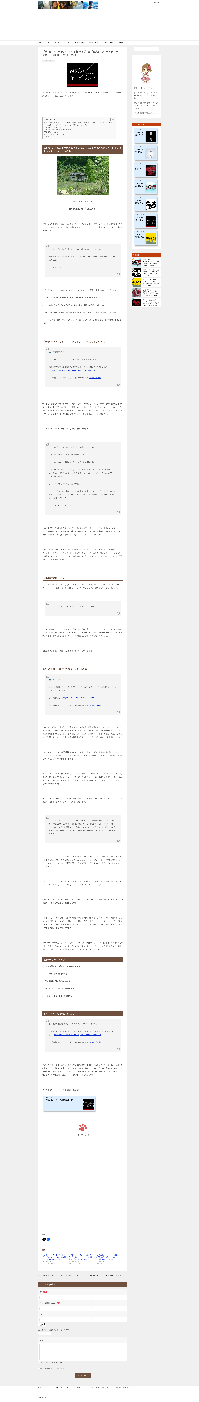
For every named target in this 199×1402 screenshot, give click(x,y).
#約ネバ (71, 370)
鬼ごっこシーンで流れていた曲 (54, 134)
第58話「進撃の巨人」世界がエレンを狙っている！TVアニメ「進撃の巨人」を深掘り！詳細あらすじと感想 (151, 262)
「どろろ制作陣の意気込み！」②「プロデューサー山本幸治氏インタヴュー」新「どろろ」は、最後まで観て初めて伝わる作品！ (151, 302)
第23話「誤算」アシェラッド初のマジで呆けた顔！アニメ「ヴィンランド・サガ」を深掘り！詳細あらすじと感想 (151, 292)
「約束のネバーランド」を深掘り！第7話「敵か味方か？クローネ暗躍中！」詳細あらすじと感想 (54, 1257)
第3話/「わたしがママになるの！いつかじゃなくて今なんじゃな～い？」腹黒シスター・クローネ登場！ (79, 122)
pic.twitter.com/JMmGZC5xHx (82, 698)
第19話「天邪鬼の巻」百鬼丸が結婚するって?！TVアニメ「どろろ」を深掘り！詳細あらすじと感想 (151, 272)
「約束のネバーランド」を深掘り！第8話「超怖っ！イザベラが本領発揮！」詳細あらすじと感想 (81, 1257)
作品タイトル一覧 (53, 42)
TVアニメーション (48, 61)
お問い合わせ (93, 42)
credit (121, 42)
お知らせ (66, 42)
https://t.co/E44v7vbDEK (63, 1035)
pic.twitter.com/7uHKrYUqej (90, 1035)
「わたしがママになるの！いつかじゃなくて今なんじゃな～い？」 (67, 125)
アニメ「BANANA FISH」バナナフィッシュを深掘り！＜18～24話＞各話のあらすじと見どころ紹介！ (151, 282)
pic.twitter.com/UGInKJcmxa (85, 370)
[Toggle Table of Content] (111, 119)
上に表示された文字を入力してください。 (54, 1330)
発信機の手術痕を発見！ (53, 127)
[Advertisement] (99, 25)
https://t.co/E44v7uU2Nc (58, 370)
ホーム (41, 42)
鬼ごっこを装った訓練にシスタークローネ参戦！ (61, 129)
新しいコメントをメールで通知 (52, 1363)
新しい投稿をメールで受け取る (52, 1368)
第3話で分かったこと (51, 132)
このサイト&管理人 (108, 42)
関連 (47, 137)
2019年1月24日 (95, 378)
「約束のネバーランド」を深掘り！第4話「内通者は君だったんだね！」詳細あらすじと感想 (108, 1257)
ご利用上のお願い (79, 42)
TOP (46, 1387)
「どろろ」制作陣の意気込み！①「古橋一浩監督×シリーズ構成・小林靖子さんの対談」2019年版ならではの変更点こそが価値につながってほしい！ (105, 1275)
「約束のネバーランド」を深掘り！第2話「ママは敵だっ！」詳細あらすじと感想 (61, 1275)
